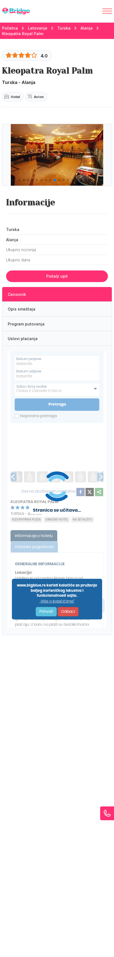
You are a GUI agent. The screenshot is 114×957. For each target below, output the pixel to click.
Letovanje (37, 28)
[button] (19, 180)
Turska (64, 28)
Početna (10, 28)
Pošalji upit (57, 276)
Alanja (87, 28)
